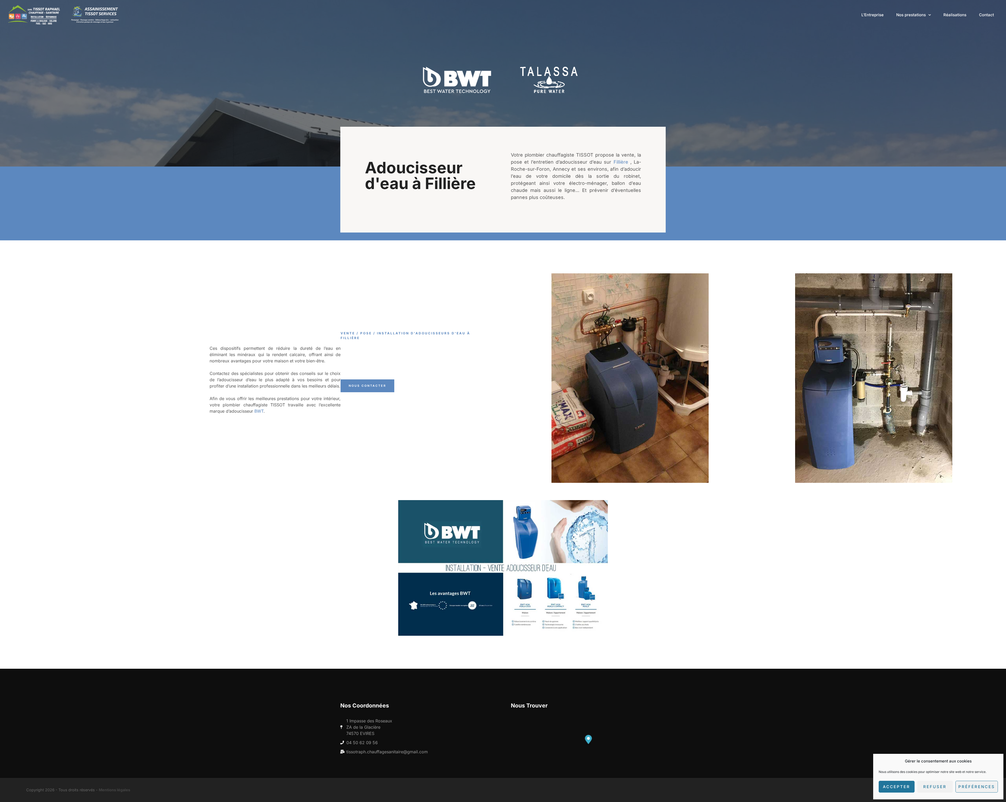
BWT (259, 411)
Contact (986, 14)
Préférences (976, 786)
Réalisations (954, 14)
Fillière (621, 162)
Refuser (935, 786)
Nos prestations (911, 14)
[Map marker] (588, 740)
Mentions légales (114, 790)
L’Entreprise (872, 14)
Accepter (896, 786)
